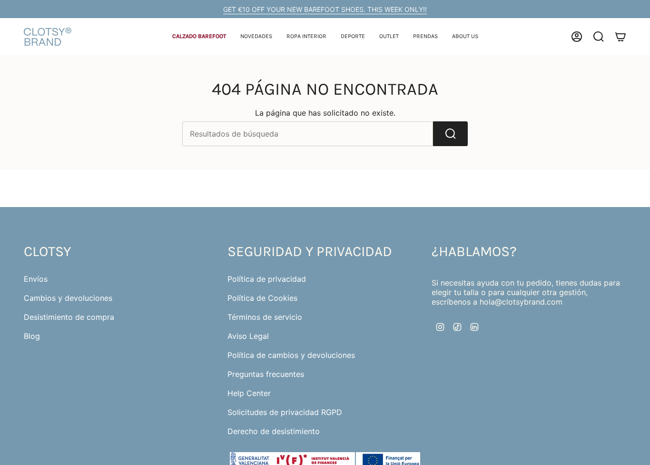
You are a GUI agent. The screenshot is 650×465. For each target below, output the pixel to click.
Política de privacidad (266, 279)
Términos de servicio (264, 317)
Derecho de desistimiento (273, 431)
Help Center (249, 393)
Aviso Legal (248, 336)
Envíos (36, 279)
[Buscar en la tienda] (450, 133)
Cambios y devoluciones (68, 298)
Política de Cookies (262, 298)
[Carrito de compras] (620, 37)
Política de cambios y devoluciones (291, 355)
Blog (32, 336)
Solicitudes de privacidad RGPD (284, 412)
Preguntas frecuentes (265, 374)
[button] (199, 37)
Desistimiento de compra (69, 317)
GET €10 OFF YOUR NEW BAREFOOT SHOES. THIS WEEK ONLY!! (325, 9)
